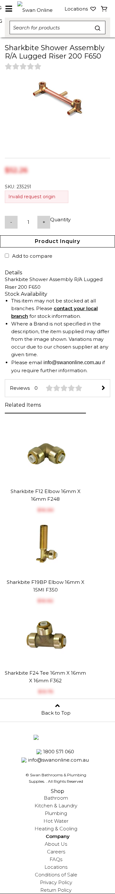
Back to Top (56, 713)
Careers (56, 852)
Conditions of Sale (56, 875)
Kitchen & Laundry (55, 806)
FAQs (56, 859)
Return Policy (56, 890)
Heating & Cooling (55, 829)
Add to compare (32, 256)
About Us (56, 844)
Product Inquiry (57, 241)
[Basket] (104, 9)
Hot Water (55, 821)
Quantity (60, 219)
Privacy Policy (56, 882)
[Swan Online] (38, 9)
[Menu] (9, 9)
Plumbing (56, 813)
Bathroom (56, 798)
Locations (55, 867)
